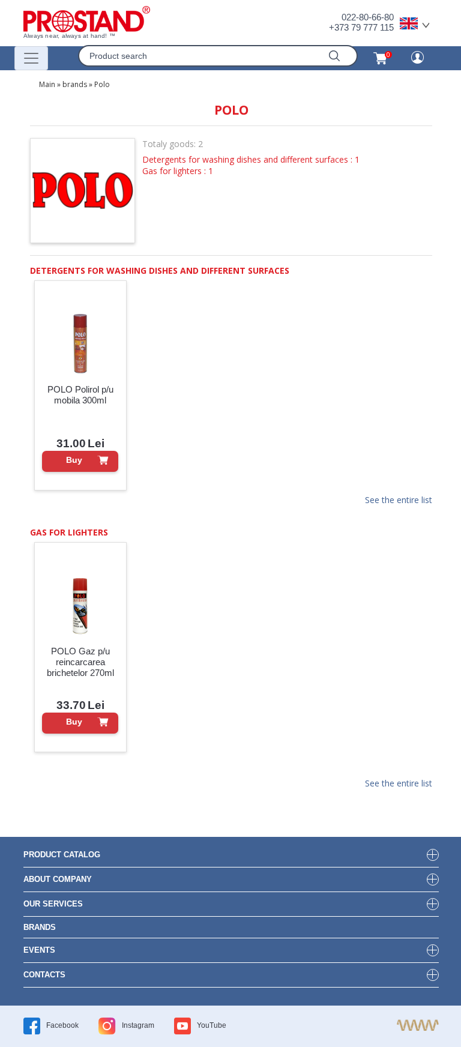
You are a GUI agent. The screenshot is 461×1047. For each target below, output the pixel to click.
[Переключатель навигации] (31, 58)
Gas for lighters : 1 (177, 171)
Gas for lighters (69, 532)
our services (53, 903)
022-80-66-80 (368, 17)
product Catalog (61, 854)
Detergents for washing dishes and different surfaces (159, 270)
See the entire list (398, 500)
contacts (44, 974)
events (39, 950)
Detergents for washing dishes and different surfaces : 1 (251, 159)
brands (74, 84)
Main (47, 84)
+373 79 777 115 (361, 27)
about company (57, 879)
